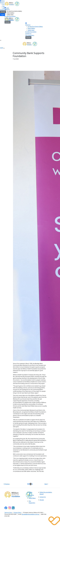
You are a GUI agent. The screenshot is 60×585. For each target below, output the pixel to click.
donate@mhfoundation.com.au (30, 514)
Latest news (10, 14)
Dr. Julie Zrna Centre (10, 16)
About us (7, 9)
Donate (7, 22)
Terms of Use (8, 512)
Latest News (32, 498)
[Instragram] (9, 508)
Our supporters (9, 20)
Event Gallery (10, 13)
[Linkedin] (13, 508)
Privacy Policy (17, 512)
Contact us (28, 33)
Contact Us (8, 18)
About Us (31, 495)
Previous (7, 484)
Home (30, 492)
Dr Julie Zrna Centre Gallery (14, 11)
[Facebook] (6, 508)
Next (45, 484)
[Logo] (12, 3)
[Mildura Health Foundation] (12, 495)
